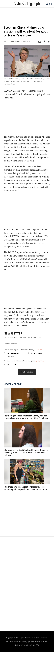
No (15, 364)
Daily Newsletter (13, 353)
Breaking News (36, 353)
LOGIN (49, 4)
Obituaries (10, 357)
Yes (7, 364)
